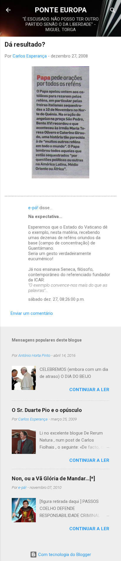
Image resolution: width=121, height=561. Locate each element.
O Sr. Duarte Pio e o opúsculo (47, 410)
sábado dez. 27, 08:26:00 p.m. (56, 299)
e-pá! (33, 207)
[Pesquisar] (112, 10)
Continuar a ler (89, 389)
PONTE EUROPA (61, 10)
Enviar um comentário (32, 313)
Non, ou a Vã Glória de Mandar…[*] (53, 478)
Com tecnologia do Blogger (64, 554)
